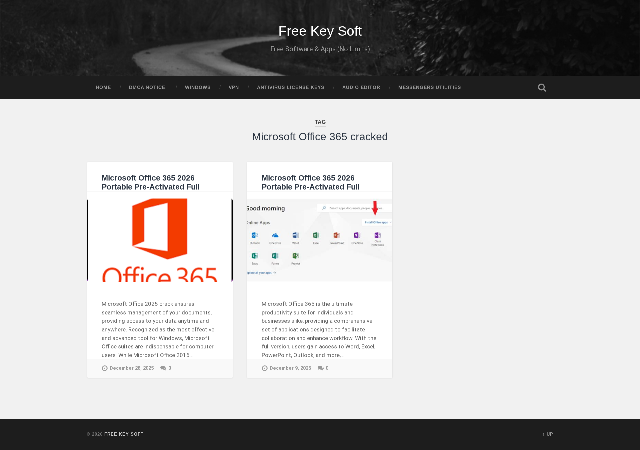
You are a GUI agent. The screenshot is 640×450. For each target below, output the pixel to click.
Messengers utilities (429, 87)
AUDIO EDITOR (361, 87)
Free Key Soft (320, 31)
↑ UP (547, 434)
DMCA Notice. (148, 87)
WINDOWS (198, 87)
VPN (234, 87)
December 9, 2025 (290, 368)
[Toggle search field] (542, 87)
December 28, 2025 (132, 368)
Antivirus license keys (290, 87)
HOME (103, 87)
